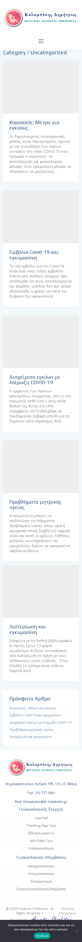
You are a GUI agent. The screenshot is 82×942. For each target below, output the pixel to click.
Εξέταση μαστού (41, 833)
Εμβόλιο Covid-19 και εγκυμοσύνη (34, 254)
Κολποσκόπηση (41, 848)
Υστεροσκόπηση (41, 873)
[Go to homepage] (41, 18)
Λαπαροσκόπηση (41, 866)
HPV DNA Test (41, 841)
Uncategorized (48, 53)
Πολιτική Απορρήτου (67, 911)
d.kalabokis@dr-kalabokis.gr (45, 802)
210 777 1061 (45, 793)
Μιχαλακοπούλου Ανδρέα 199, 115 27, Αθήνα (41, 784)
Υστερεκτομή (41, 881)
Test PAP (41, 818)
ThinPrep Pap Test (41, 825)
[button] (41, 41)
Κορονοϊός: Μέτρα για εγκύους (34, 125)
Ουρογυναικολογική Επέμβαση (41, 889)
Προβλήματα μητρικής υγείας (35, 504)
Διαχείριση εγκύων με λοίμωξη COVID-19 (34, 379)
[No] (77, 931)
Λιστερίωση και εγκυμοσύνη (27, 629)
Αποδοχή (42, 935)
